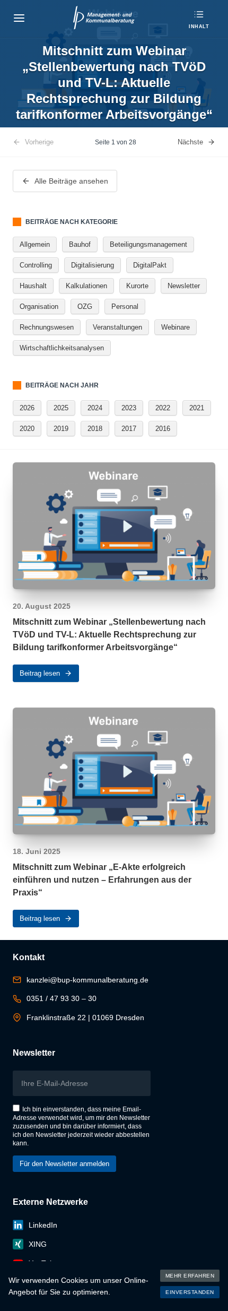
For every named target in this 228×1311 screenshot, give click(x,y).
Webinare (175, 327)
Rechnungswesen (47, 327)
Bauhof (80, 244)
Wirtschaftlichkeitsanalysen (62, 348)
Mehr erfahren (190, 1276)
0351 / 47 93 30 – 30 (62, 998)
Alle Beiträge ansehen (71, 181)
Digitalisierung (92, 265)
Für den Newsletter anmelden (64, 1164)
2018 (94, 429)
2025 (61, 408)
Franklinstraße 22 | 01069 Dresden (85, 1017)
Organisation (39, 306)
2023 (128, 408)
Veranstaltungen (117, 327)
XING (38, 1244)
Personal (124, 306)
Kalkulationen (86, 286)
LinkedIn (43, 1225)
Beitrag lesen (40, 673)
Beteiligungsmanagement (148, 244)
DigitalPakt (149, 265)
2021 (196, 408)
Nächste (190, 142)
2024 (94, 408)
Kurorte (137, 286)
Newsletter (184, 286)
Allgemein (35, 244)
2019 (61, 429)
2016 (162, 429)
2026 (27, 408)
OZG (84, 306)
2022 (162, 408)
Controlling (36, 265)
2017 (128, 429)
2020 (27, 429)
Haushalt (33, 286)
